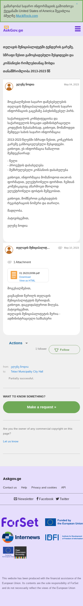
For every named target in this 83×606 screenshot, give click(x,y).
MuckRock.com (27, 16)
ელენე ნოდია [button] (25, 84)
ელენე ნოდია (20, 366)
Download (25, 277)
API (63, 487)
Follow (64, 349)
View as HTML (27, 280)
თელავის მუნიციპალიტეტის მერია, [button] (33, 247)
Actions (15, 343)
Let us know (10, 441)
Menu (77, 28)
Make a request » (41, 407)
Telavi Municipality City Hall (27, 371)
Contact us (10, 487)
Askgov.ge (13, 29)
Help (24, 487)
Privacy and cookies (44, 487)
